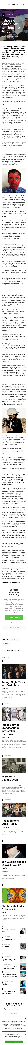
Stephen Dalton (6, 36)
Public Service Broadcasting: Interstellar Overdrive (11, 729)
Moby (4, 932)
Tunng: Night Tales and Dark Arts (13, 684)
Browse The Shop (14, 1042)
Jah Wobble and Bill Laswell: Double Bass (14, 864)
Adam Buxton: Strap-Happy (10, 822)
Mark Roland (6, 737)
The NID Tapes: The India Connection (9, 960)
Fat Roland (5, 688)
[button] (25, 1018)
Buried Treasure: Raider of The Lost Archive (10, 967)
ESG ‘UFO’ (5, 947)
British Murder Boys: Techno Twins (9, 992)
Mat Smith (5, 871)
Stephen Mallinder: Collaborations (13, 908)
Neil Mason (5, 912)
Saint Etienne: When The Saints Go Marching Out (10, 976)
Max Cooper (6, 984)
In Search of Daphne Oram (10, 778)
